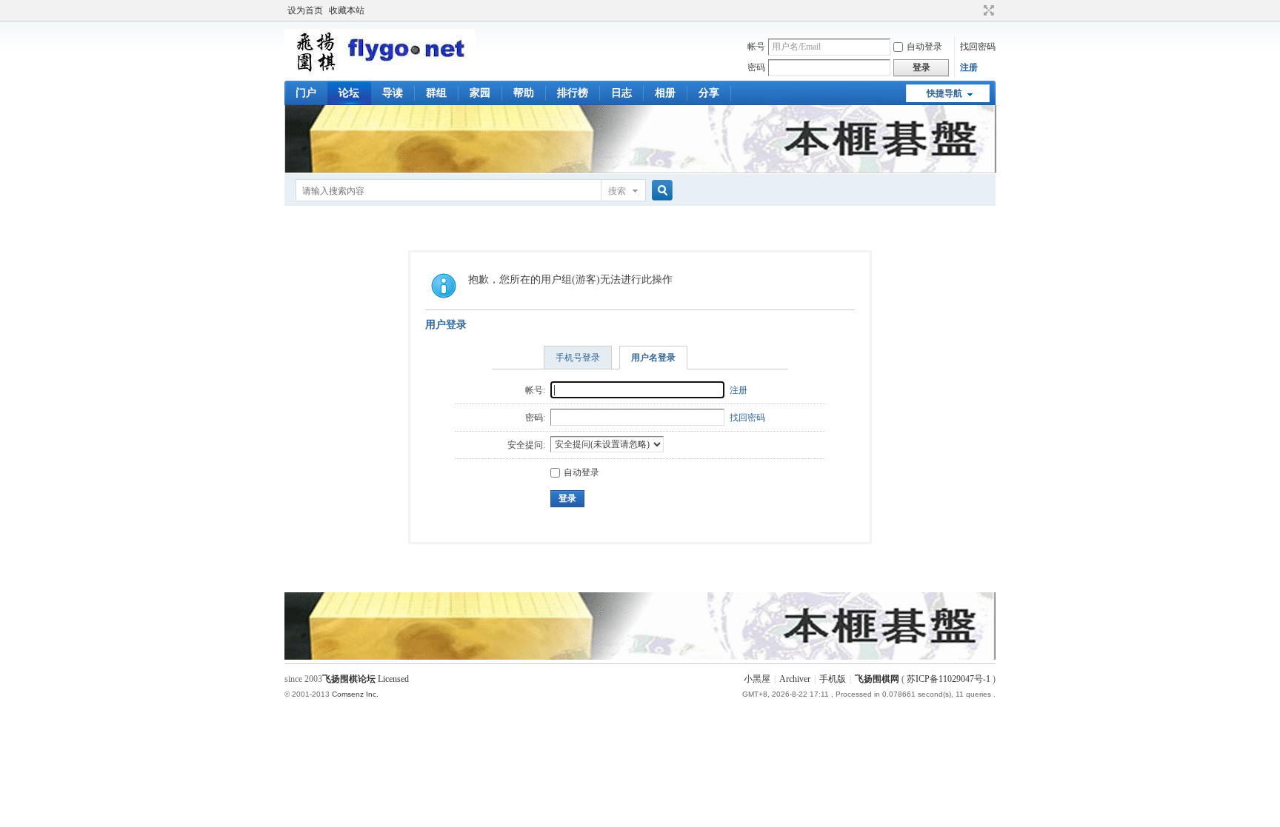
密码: (535, 417)
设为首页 (305, 10)
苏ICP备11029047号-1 (948, 679)
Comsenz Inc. (355, 694)
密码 (756, 67)
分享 (709, 92)
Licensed (393, 679)
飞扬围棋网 (877, 679)
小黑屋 (757, 679)
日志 (621, 92)
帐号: (535, 390)
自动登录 (924, 46)
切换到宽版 (987, 10)
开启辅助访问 (975, 10)
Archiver (794, 679)
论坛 (349, 92)
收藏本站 (346, 10)
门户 (306, 92)
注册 (969, 67)
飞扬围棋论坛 (349, 679)
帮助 (523, 92)
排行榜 (572, 92)
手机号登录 (578, 357)
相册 (665, 92)
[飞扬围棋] (380, 70)
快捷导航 (944, 93)
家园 (480, 92)
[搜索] (660, 190)
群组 (436, 92)
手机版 (832, 679)
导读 (392, 92)
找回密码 (978, 46)
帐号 (756, 46)
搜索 (617, 191)
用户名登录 (653, 357)
